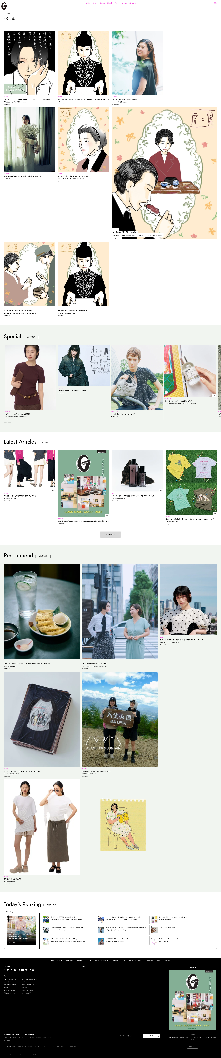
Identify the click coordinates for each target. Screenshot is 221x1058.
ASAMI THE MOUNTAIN (9, 990)
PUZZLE (158, 960)
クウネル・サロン (64, 1047)
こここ (71, 1047)
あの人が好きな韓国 (26, 993)
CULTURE (97, 960)
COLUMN (140, 960)
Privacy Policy (41, 1054)
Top (4, 13)
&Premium (40, 1047)
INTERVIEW (106, 960)
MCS (75, 1047)
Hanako (35, 1047)
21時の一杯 (24, 987)
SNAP (60, 960)
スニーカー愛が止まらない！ (10, 979)
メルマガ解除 (7, 1040)
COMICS (131, 960)
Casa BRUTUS (28, 1047)
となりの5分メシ (26, 982)
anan (5, 1047)
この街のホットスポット (27, 990)
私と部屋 (6, 987)
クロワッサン (21, 1047)
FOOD (123, 960)
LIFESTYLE (115, 960)
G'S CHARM (80, 960)
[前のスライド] (5, 422)
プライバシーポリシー (21, 1037)
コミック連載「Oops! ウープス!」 (29, 979)
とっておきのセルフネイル (10, 982)
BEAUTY (89, 960)
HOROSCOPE (149, 960)
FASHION (53, 960)
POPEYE (14, 1047)
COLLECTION (69, 960)
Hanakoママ (56, 1047)
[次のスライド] (7, 422)
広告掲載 (34, 1054)
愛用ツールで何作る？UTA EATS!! (29, 984)
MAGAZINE (167, 960)
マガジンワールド (26, 1054)
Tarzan (45, 1047)
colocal (50, 1047)
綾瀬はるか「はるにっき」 (10, 993)
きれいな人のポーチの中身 (10, 984)
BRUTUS (9, 1047)
